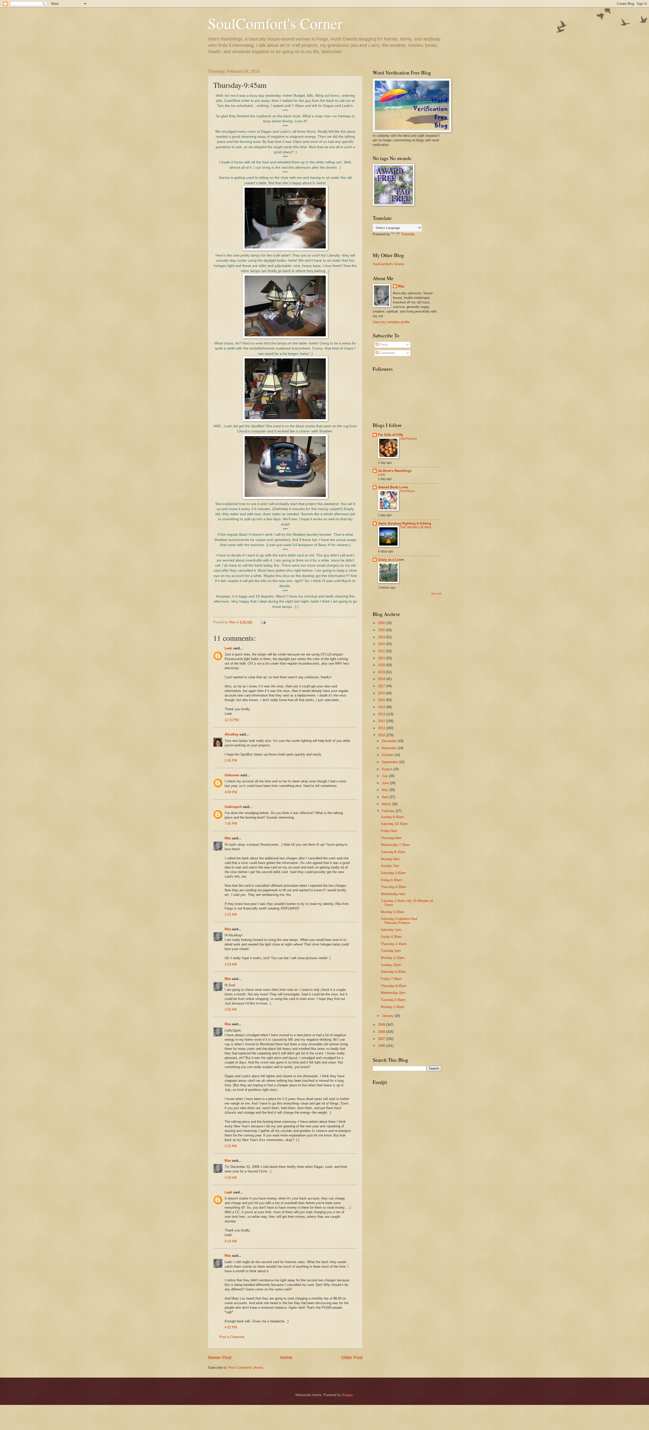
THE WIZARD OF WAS (415, 527)
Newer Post (219, 1357)
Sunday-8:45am (392, 817)
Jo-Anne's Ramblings (394, 471)
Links (381, 474)
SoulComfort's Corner (275, 23)
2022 (382, 651)
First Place (407, 491)
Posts (383, 344)
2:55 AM (231, 1009)
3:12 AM (231, 1146)
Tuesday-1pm (391, 951)
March (387, 804)
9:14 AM (231, 1241)
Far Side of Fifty (390, 435)
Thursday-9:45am (393, 986)
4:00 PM (231, 792)
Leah (228, 648)
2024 (382, 637)
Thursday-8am (391, 838)
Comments (386, 353)
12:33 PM (232, 720)
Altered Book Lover (393, 487)
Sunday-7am (390, 866)
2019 (382, 672)
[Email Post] (263, 622)
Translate (408, 234)
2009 (382, 1025)
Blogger (347, 1395)
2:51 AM (231, 914)
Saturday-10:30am (394, 824)
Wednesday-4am (393, 894)
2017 (382, 686)
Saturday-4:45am (393, 972)
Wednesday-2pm (393, 993)
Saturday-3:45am (393, 873)
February (389, 811)
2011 (382, 728)
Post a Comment (232, 1337)
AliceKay (231, 734)
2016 (382, 693)
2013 (382, 714)
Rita (228, 838)
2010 (382, 735)
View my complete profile (391, 322)
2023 (382, 644)
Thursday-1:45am (393, 944)
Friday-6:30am (391, 880)
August (387, 769)
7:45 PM (231, 823)
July (385, 776)
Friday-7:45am (391, 979)
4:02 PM (231, 1327)
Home (286, 1357)
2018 (382, 679)
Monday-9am (390, 859)
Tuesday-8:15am (393, 852)
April (385, 797)
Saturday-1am (391, 930)
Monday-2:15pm (392, 958)
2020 (382, 665)
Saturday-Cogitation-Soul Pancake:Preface (399, 920)
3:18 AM (231, 1178)
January (388, 1016)
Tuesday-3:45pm (393, 1000)
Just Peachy (408, 438)
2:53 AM (231, 964)
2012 (382, 721)
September (390, 762)
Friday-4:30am (391, 937)
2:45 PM (231, 760)
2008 (382, 1032)
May (385, 790)
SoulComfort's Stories (389, 264)
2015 (382, 700)
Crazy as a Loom (391, 560)
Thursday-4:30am (393, 887)
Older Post (352, 1357)
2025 (382, 630)
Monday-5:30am (392, 912)
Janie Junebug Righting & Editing (404, 523)
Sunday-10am (391, 965)
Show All (436, 593)
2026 (382, 623)
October (388, 755)
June (386, 783)
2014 (382, 707)
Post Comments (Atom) (245, 1367)
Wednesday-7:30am (395, 845)
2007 (382, 1039)
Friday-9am (389, 831)
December (390, 741)
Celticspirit (233, 807)
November (390, 748)
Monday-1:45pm (392, 1007)
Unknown (232, 775)
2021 (382, 658)
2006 (382, 1046)
